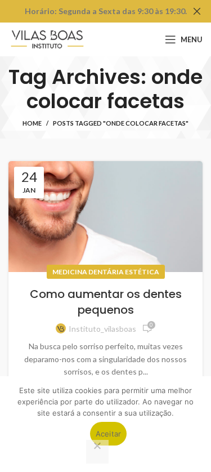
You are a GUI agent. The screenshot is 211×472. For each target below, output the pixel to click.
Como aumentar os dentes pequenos (106, 302)
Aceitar (109, 433)
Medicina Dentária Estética (105, 272)
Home (32, 123)
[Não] (97, 452)
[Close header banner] (197, 11)
